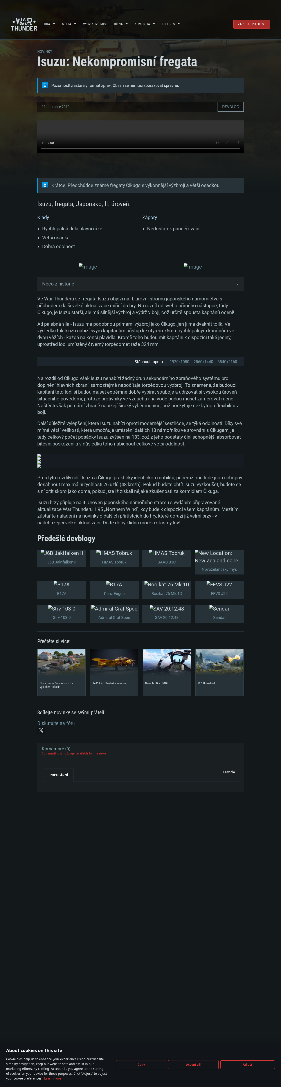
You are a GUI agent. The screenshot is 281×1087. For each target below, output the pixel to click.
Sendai (219, 617)
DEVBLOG (230, 106)
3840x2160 (227, 361)
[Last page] (49, 785)
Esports (168, 24)
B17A (62, 593)
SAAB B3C (167, 562)
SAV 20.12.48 (166, 617)
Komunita (142, 24)
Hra (47, 24)
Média (66, 24)
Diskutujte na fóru (56, 723)
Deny (141, 1065)
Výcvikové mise (95, 24)
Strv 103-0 (62, 617)
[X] (41, 730)
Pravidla (229, 772)
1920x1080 (179, 361)
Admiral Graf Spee (114, 617)
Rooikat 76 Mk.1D (166, 593)
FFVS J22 (219, 593)
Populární (59, 775)
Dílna (118, 24)
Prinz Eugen (114, 593)
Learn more (52, 1078)
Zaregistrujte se (251, 24)
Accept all (193, 1065)
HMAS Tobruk (114, 562)
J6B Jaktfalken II (61, 562)
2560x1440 (203, 361)
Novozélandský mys (219, 569)
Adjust (247, 1065)
